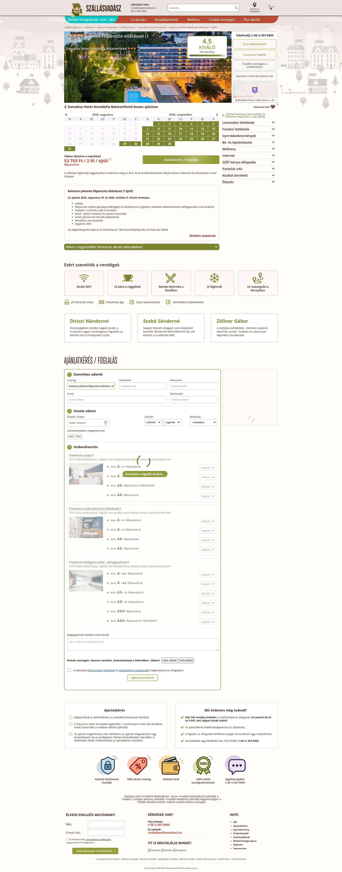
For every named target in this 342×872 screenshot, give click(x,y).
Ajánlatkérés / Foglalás (181, 160)
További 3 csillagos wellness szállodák (143, 799)
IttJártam (238, 844)
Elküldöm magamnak (202, 235)
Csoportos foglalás (254, 54)
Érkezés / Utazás (75, 416)
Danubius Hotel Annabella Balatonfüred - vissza (150, 796)
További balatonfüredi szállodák (198, 796)
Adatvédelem (240, 825)
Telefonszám (176, 393)
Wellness (193, 20)
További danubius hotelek (151, 802)
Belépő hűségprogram (245, 840)
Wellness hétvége (186, 859)
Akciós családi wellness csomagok (187, 802)
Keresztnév (176, 380)
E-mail (70, 393)
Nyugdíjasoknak (166, 20)
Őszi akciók (252, 20)
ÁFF (235, 822)
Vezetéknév (125, 380)
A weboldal (80, 670)
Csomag (71, 380)
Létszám (148, 416)
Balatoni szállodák (148, 859)
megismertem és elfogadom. (167, 670)
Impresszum (240, 848)
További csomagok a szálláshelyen (254, 65)
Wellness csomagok (130, 859)
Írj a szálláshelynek (254, 44)
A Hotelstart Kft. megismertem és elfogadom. (88, 841)
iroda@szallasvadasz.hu (143, 7)
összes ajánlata (113, 107)
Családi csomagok (222, 20)
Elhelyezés (195, 416)
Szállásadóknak (241, 837)
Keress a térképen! (255, 10)
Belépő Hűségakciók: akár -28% (91, 20)
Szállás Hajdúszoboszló (206, 859)
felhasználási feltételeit (101, 670)
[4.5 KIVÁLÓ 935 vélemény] (217, 33)
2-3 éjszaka (138, 20)
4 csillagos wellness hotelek (108, 859)
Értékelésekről (240, 833)
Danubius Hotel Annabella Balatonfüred (96, 48)
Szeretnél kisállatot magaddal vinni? (86, 430)
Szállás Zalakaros (239, 859)
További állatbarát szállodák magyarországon (192, 799)
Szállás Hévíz (223, 859)
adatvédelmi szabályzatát (134, 670)
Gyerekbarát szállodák (167, 859)
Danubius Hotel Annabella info (254, 76)
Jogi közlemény (241, 829)
